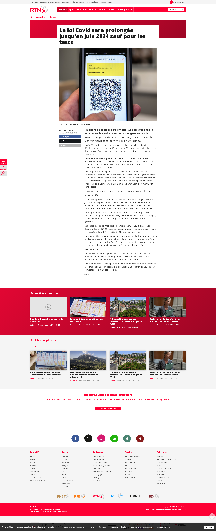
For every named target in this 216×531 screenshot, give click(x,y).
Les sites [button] (35, 2)
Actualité (62, 9)
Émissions (82, 9)
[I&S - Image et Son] (153, 496)
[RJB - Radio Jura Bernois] (80, 496)
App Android (140, 438)
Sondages (97, 478)
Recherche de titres (100, 463)
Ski (63, 472)
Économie (33, 466)
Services (111, 9)
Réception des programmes (167, 459)
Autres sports (67, 484)
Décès (73, 2)
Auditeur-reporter (179, 2)
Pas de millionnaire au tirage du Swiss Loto (46, 320)
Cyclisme (65, 469)
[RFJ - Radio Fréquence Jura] (117, 496)
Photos (92, 9)
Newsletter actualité (37, 481)
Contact (160, 481)
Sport (72, 9)
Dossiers (33, 475)
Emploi (127, 475)
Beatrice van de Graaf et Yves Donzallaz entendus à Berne (164, 320)
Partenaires (161, 472)
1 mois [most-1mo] (56, 347)
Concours (96, 481)
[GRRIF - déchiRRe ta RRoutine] (135, 496)
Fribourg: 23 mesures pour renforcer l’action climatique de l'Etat (126, 321)
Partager (65, 137)
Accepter (209, 527)
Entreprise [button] (43, 2)
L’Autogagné (98, 475)
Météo (127, 466)
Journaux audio (35, 472)
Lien (64, 145)
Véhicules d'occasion (106, 2)
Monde (32, 463)
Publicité (160, 466)
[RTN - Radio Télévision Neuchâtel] (98, 496)
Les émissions (98, 456)
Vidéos (101, 9)
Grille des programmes (101, 466)
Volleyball (65, 466)
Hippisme (65, 475)
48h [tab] (35, 347)
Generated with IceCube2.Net (174, 509)
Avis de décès (130, 478)
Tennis (64, 478)
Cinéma (128, 459)
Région (32, 456)
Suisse (53, 17)
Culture (32, 469)
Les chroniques (99, 459)
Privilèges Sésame (93, 2)
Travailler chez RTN (164, 469)
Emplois (58, 2)
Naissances (65, 2)
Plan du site (62, 511)
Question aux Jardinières (102, 472)
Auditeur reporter (36, 478)
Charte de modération (165, 478)
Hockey (64, 459)
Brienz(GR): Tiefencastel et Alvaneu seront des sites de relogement (84, 374)
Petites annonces (131, 469)
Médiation (160, 475)
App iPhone (127, 438)
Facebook (75, 438)
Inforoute (51, 2)
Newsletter (161, 484)
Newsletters (114, 438)
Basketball (65, 463)
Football (65, 456)
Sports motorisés (68, 481)
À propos (160, 456)
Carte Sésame (80, 2)
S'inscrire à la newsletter (108, 408)
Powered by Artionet (154, 509)
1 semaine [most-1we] (45, 347)
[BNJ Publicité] (61, 496)
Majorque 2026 (125, 9)
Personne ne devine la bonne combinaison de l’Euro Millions (45, 373)
